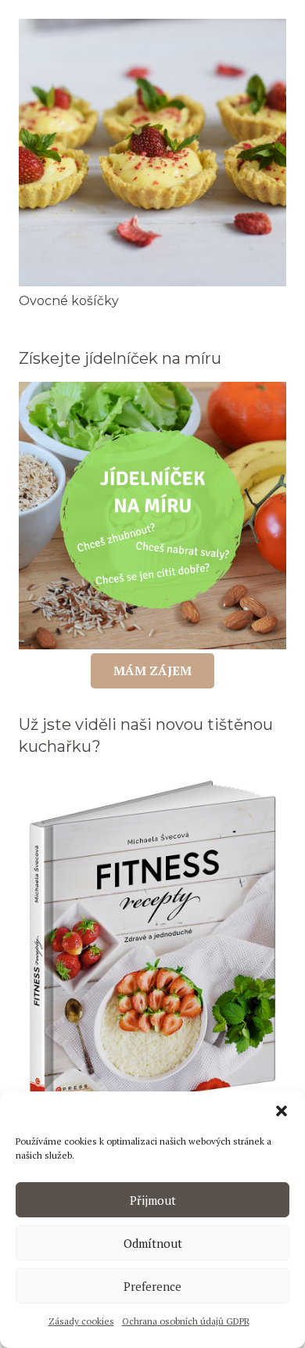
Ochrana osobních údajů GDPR (185, 1321)
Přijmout (153, 1200)
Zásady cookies (81, 1321)
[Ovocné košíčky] (152, 27)
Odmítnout (153, 1243)
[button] (281, 1111)
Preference (152, 1286)
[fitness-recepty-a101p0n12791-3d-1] (152, 947)
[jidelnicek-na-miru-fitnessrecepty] (152, 515)
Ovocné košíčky (69, 300)
